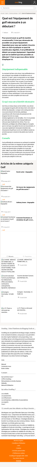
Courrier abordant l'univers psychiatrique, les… (25, 277)
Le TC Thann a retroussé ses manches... (24, 309)
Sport (6, 13)
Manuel (3, 364)
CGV (19, 445)
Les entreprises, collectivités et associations (14, 400)
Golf (20, 13)
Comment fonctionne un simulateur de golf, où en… (25, 219)
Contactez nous (6, 366)
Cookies (19, 448)
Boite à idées (5, 368)
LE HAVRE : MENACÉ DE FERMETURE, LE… (24, 260)
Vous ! (3, 404)
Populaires (28, 256)
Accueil (2, 13)
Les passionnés (6, 396)
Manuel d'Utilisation (7, 385)
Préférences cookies (19, 453)
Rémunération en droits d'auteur (11, 381)
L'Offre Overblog (6, 379)
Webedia (4, 383)
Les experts (4, 402)
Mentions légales (18, 440)
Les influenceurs (6, 398)
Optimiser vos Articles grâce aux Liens (12, 423)
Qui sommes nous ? (7, 377)
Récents (11, 256)
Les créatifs (4, 393)
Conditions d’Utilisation (18, 443)
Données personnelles (19, 450)
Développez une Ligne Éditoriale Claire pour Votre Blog (17, 412)
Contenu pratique (13, 13)
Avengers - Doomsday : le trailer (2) (24, 293)
